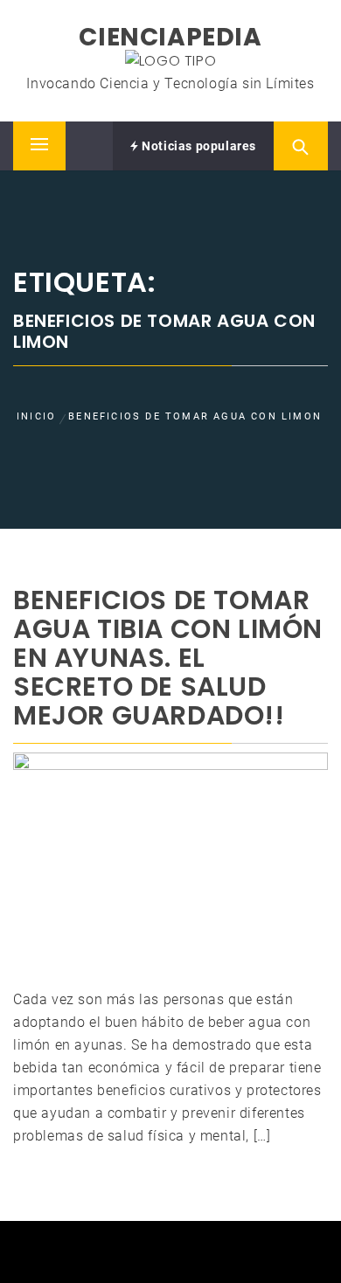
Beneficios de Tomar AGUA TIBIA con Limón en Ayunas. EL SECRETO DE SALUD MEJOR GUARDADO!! (168, 657)
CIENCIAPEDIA (170, 37)
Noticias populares (197, 146)
